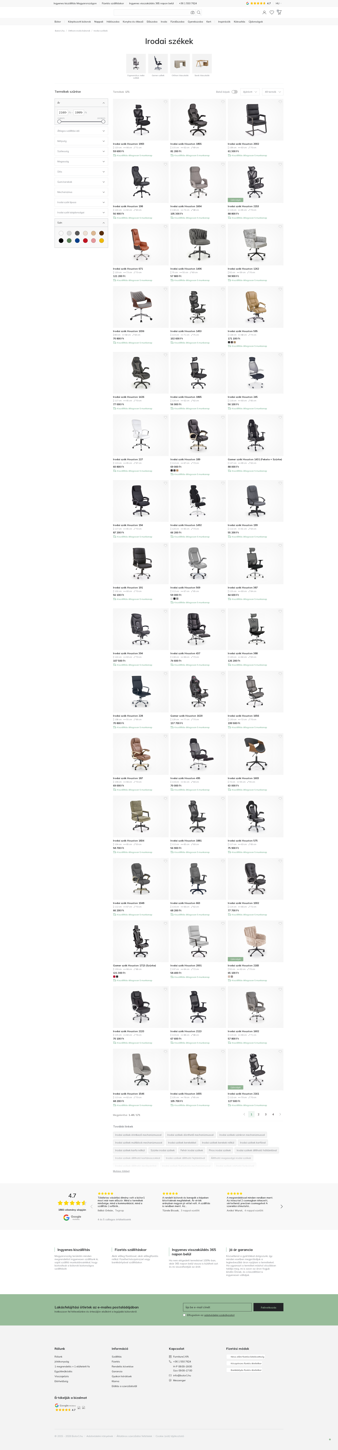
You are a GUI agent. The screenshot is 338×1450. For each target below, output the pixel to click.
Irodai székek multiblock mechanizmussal (138, 1142)
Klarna (115, 1381)
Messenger (179, 1380)
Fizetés (116, 1361)
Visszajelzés (62, 1376)
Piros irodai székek (220, 1150)
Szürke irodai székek (163, 1150)
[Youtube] (274, 1436)
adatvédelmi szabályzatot (219, 1315)
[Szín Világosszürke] (69, 233)
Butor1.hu (60, 30)
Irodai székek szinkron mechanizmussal (242, 1134)
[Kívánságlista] (272, 12)
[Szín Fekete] (61, 240)
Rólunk (58, 1356)
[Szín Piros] (85, 240)
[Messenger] (327, 1442)
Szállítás (117, 1356)
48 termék (270, 91)
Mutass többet (121, 1171)
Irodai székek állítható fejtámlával (185, 1158)
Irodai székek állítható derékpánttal (135, 1165)
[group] (122, 1204)
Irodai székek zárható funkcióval (235, 1165)
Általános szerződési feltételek (134, 1436)
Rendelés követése (122, 1366)
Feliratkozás (268, 1307)
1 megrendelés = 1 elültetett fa (72, 1366)
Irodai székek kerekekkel (182, 1142)
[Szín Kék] (77, 240)
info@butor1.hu (182, 1375)
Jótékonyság (62, 1361)
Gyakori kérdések (122, 1376)
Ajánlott (247, 91)
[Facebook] (262, 1436)
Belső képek (223, 91)
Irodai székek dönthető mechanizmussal (190, 1134)
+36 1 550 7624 (182, 1361)
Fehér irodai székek (192, 1150)
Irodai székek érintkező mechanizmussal (138, 1134)
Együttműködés (63, 1371)
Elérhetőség (61, 1381)
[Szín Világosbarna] (93, 233)
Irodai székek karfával (253, 1142)
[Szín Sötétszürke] (77, 233)
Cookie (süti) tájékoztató (170, 1436)
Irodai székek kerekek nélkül (218, 1142)
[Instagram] (268, 1436)
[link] (244, 1114)
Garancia (117, 1371)
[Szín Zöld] (69, 240)
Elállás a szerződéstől (124, 1386)
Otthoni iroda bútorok (79, 30)
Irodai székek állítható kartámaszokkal (137, 1158)
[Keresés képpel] (193, 12)
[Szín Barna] (101, 233)
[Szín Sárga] (101, 240)
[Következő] (280, 1114)
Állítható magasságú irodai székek (231, 1158)
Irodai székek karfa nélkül (130, 1150)
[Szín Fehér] (61, 233)
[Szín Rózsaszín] (93, 240)
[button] (264, 12)
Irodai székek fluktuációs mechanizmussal (186, 1165)
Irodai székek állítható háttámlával (257, 1150)
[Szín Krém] (85, 233)
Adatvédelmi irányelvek (99, 1436)
